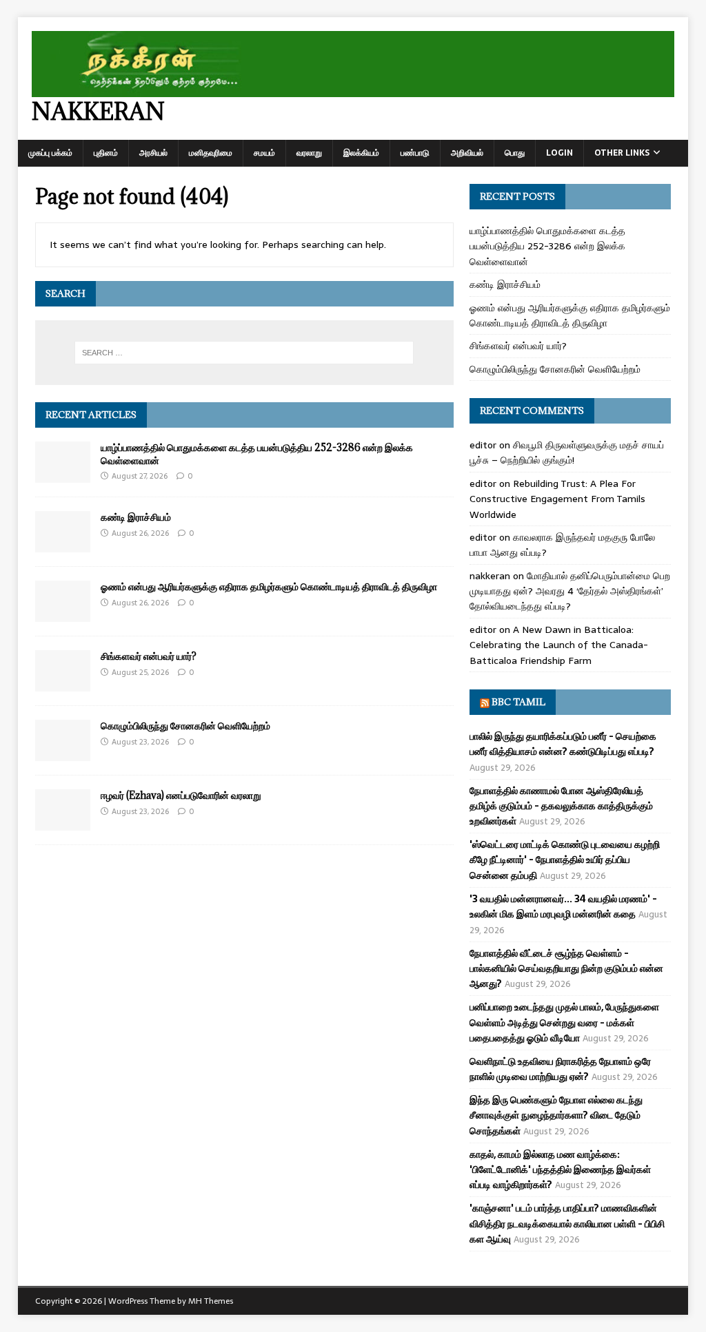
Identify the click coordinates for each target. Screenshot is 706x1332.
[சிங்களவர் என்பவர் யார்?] (62, 683)
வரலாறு (309, 153)
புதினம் (106, 153)
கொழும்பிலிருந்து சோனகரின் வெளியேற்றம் (185, 725)
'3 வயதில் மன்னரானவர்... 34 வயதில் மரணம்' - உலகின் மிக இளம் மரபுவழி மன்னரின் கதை (563, 906)
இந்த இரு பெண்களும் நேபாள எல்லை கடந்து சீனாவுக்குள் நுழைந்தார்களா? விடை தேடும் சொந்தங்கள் (556, 1115)
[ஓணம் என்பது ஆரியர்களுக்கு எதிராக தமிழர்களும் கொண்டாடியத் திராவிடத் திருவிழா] (62, 614)
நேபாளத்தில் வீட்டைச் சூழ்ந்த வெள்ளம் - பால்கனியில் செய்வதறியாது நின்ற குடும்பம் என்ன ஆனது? (566, 969)
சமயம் (264, 153)
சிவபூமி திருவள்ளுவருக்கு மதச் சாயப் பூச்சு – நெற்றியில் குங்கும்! (567, 452)
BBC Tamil (518, 702)
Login (559, 153)
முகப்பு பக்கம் (50, 153)
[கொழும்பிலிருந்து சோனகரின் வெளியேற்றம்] (62, 753)
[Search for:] (244, 352)
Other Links (621, 153)
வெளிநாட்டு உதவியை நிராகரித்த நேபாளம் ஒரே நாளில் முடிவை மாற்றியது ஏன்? (560, 1069)
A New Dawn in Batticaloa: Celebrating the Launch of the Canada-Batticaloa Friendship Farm (559, 645)
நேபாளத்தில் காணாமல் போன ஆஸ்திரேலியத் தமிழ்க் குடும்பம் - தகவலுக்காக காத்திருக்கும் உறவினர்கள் (561, 806)
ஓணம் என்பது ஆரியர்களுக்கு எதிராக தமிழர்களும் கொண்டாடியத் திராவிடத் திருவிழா (269, 586)
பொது (515, 153)
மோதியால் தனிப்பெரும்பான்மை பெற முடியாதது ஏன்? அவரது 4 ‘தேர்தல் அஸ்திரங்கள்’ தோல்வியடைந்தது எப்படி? (570, 591)
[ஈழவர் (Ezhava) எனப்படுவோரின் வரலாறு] (62, 823)
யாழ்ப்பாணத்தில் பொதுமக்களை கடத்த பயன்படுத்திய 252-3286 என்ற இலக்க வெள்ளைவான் (257, 453)
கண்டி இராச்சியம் (136, 516)
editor (483, 444)
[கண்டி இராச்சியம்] (62, 544)
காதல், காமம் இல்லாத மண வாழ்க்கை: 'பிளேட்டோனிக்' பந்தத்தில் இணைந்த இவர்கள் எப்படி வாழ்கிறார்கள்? (560, 1170)
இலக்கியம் (361, 153)
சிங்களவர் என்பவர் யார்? (148, 656)
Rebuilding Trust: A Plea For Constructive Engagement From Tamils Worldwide (557, 499)
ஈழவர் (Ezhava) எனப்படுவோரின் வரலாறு (181, 795)
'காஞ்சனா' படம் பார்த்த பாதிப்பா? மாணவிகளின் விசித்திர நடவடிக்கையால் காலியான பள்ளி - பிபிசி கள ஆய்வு (567, 1223)
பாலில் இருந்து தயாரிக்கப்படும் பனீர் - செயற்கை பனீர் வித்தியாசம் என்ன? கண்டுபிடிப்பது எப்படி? (563, 744)
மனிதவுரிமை (210, 153)
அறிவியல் (467, 153)
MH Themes (210, 1301)
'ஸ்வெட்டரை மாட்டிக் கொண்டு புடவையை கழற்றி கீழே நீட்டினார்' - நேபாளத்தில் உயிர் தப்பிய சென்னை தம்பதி (565, 860)
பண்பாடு (415, 153)
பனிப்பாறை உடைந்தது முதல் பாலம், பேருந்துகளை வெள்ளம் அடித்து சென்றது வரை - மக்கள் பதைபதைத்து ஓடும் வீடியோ (564, 1022)
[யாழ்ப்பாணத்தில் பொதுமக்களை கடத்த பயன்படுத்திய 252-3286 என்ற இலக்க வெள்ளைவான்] (62, 475)
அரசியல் (153, 153)
